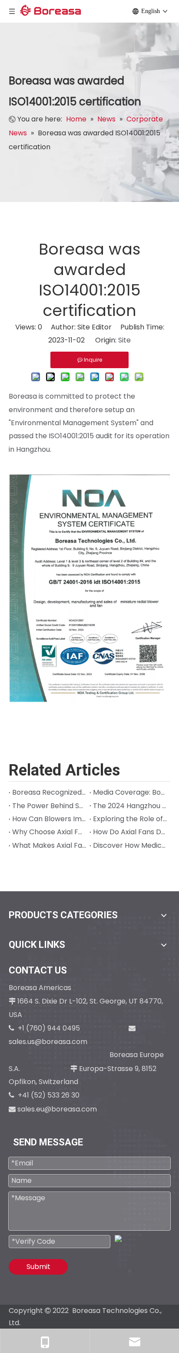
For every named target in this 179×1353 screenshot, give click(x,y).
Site (124, 340)
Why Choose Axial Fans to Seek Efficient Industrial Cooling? (49, 832)
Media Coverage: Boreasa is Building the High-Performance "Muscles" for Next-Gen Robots (130, 792)
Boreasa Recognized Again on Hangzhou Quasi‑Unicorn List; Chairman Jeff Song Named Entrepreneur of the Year (49, 792)
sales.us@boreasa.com (49, 1042)
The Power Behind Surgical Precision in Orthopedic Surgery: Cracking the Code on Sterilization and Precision (49, 806)
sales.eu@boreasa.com (57, 1109)
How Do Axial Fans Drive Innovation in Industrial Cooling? (130, 832)
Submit (38, 1267)
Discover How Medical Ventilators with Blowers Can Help (130, 845)
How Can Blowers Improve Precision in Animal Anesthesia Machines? (49, 819)
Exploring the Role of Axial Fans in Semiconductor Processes (130, 819)
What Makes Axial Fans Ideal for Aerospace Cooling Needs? (49, 845)
